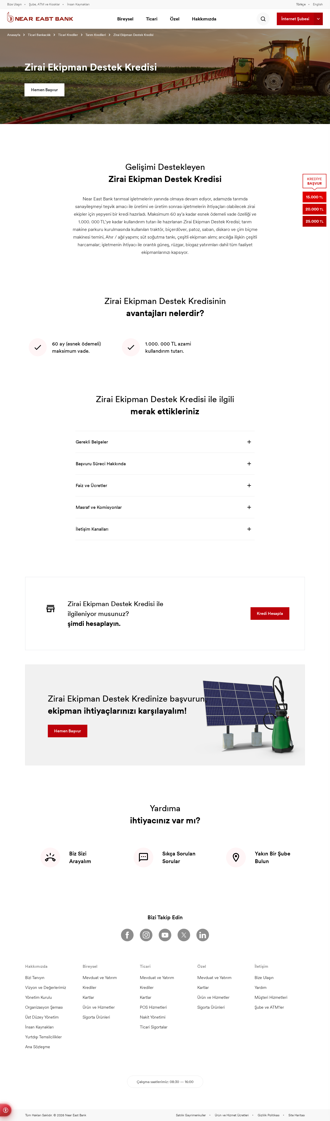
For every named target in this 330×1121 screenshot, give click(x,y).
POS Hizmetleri (153, 1007)
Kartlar (88, 997)
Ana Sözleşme (37, 1046)
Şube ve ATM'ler (269, 1007)
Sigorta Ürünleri (96, 1017)
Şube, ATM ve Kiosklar (44, 4)
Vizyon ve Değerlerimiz (45, 987)
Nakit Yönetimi (152, 1017)
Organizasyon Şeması (44, 1007)
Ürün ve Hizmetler (99, 1007)
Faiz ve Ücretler (91, 485)
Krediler (89, 987)
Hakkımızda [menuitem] (204, 19)
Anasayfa (13, 35)
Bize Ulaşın (14, 4)
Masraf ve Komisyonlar (99, 507)
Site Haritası (296, 1115)
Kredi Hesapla (270, 613)
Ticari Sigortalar (153, 1027)
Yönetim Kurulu (38, 997)
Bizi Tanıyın (34, 977)
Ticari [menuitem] (151, 19)
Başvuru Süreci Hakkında (101, 464)
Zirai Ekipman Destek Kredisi (133, 35)
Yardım (260, 987)
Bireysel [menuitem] (125, 19)
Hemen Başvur (44, 89)
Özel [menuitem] (174, 19)
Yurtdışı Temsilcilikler (43, 1036)
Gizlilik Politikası (268, 1115)
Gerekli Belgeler (92, 442)
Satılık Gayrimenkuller (191, 1115)
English (318, 4)
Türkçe (301, 4)
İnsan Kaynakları (78, 4)
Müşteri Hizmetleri (271, 997)
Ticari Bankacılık (39, 35)
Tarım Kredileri (96, 35)
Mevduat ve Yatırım (100, 977)
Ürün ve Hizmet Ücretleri (232, 1115)
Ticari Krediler (68, 35)
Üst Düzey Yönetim (42, 1017)
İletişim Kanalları (92, 529)
